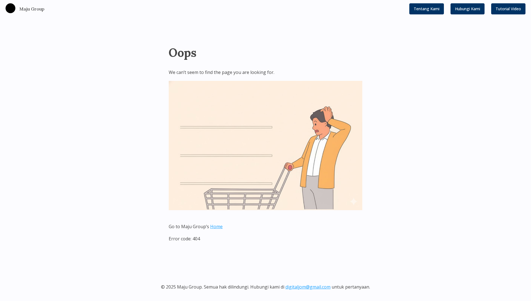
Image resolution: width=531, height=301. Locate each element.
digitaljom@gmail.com (307, 287)
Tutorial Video (508, 8)
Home (216, 226)
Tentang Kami (426, 8)
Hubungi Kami (467, 8)
